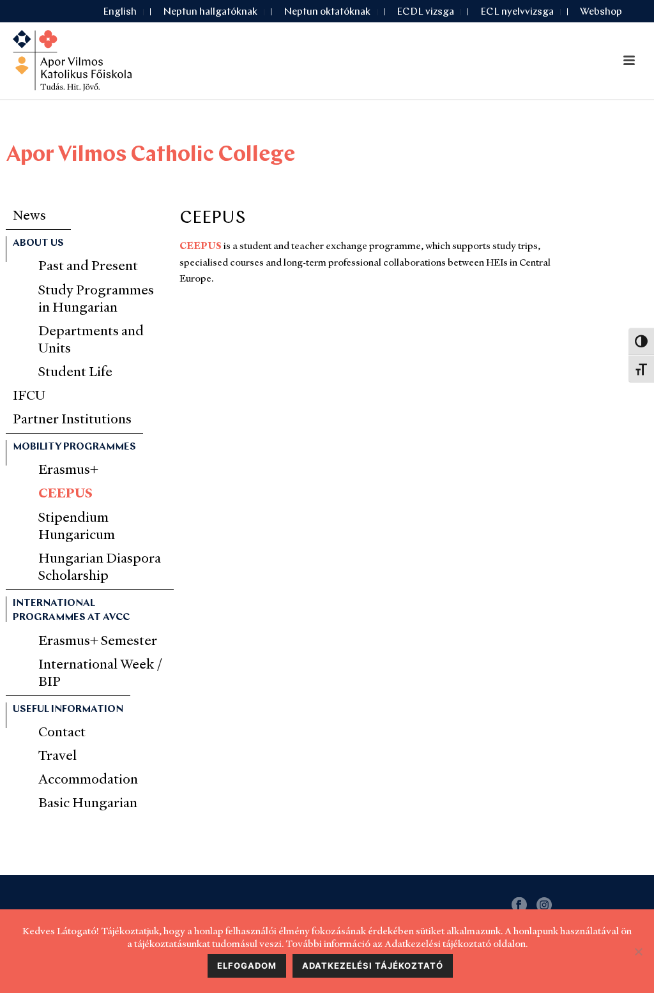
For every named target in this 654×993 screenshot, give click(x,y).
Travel (57, 755)
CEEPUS (200, 245)
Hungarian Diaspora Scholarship (99, 566)
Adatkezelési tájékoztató (372, 965)
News (29, 215)
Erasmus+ (68, 469)
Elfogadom (247, 965)
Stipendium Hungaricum (76, 525)
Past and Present (88, 265)
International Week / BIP (100, 672)
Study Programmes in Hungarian (96, 298)
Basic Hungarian (87, 802)
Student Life (75, 371)
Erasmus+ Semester (97, 640)
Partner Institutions (72, 419)
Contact (62, 731)
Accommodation (88, 779)
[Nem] (638, 951)
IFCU (29, 395)
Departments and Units (91, 339)
